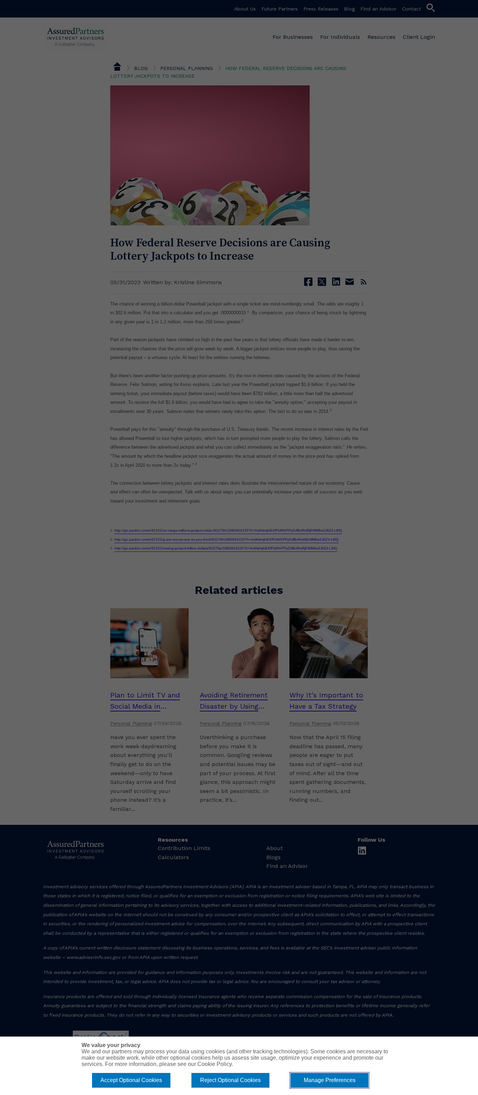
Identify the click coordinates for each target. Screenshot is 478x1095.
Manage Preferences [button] (330, 1080)
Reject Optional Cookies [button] (230, 1080)
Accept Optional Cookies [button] (131, 1080)
